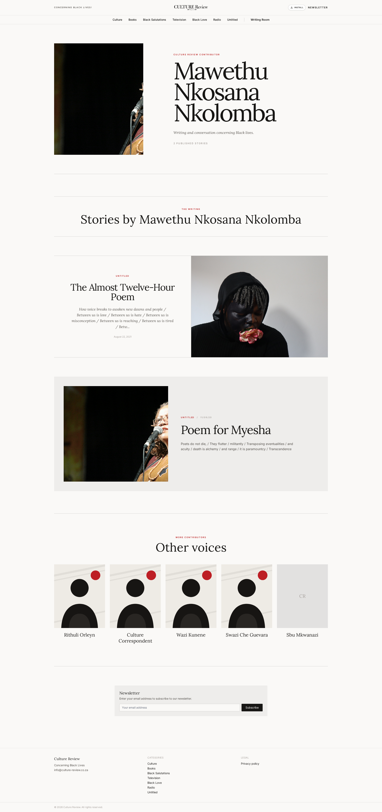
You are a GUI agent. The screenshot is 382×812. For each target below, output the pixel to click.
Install (298, 7)
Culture (117, 19)
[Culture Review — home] (191, 7)
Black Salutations (154, 19)
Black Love (199, 19)
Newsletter (318, 7)
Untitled (232, 19)
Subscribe (252, 707)
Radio (217, 19)
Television (179, 19)
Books (133, 19)
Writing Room (260, 19)
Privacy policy (250, 763)
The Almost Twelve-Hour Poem (122, 292)
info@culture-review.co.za (71, 770)
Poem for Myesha (226, 429)
